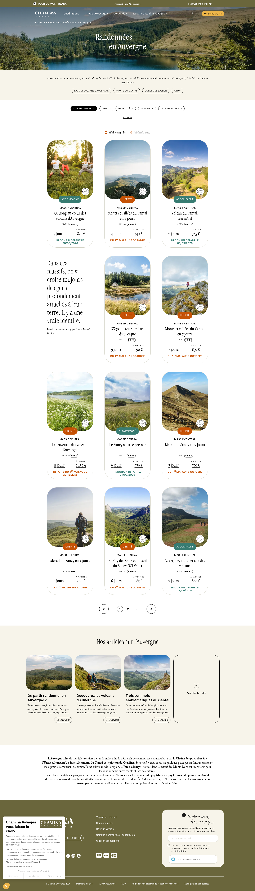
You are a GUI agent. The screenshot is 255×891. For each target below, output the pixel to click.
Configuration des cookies (196, 884)
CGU (123, 884)
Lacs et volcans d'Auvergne (91, 90)
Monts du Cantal (126, 90)
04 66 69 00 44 (213, 13)
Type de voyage (96, 13)
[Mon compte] (198, 13)
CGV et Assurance (107, 884)
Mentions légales (84, 884)
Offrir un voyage (105, 829)
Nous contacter (104, 823)
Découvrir (63, 720)
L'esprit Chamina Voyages (149, 13)
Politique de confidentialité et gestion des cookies (155, 884)
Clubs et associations (107, 840)
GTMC (177, 90)
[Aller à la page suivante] (151, 609)
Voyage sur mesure (106, 817)
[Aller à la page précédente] (104, 609)
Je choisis (34, 876)
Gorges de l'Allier (156, 90)
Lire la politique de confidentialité (19, 866)
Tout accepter (54, 876)
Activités (119, 13)
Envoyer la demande (214, 838)
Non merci (13, 876)
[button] (6, 886)
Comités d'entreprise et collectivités (115, 835)
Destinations (71, 13)
